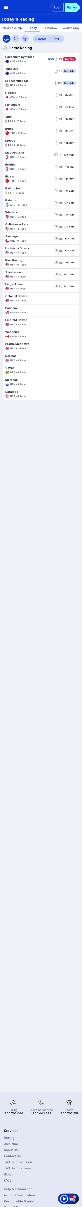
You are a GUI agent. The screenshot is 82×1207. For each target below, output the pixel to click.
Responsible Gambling (21, 1201)
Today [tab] (32, 28)
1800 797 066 (13, 1113)
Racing (9, 1138)
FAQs (7, 1180)
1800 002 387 (41, 1113)
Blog (7, 1174)
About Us (11, 1150)
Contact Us (12, 1156)
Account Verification (19, 1195)
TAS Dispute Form (17, 1168)
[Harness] (25, 39)
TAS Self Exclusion (18, 1162)
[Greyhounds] (16, 39)
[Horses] (6, 39)
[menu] (6, 7)
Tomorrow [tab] (50, 28)
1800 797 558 (69, 1113)
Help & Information (18, 1189)
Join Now (11, 1144)
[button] (25, 59)
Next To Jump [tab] (12, 28)
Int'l (56, 38)
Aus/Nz (40, 38)
